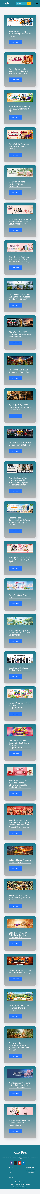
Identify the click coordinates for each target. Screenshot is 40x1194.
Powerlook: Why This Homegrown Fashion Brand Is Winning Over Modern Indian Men (19, 481)
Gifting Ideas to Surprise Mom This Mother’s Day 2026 (19, 559)
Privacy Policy (30, 1172)
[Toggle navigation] (36, 3)
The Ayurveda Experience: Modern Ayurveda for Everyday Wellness (19, 1046)
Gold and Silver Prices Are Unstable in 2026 (20, 861)
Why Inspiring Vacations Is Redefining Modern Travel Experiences (19, 1085)
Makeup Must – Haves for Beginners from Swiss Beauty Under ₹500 (20, 221)
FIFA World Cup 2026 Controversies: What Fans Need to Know (20, 334)
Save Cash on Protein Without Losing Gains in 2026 (19, 897)
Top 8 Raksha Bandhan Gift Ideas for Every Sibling (19, 146)
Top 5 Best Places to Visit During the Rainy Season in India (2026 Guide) (19, 296)
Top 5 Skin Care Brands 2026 (19, 596)
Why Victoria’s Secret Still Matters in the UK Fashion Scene (19, 1122)
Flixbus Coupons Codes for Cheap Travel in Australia (19, 1007)
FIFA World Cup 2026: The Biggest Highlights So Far (20, 443)
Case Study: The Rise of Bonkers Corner (19, 669)
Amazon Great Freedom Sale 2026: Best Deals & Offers (19, 108)
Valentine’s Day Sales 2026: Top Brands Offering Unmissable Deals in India (18, 783)
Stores (10, 1175)
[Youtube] (19, 1163)
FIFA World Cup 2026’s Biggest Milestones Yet (19, 371)
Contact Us (10, 1177)
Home (10, 1170)
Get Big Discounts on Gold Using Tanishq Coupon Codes (18, 935)
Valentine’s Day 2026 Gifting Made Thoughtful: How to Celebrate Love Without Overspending (20, 823)
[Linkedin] (23, 1163)
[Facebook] (11, 1163)
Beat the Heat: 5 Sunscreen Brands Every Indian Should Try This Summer (19, 521)
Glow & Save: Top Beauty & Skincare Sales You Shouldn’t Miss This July (19, 259)
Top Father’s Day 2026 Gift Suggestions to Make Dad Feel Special (20, 407)
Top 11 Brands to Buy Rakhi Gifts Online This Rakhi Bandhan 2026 (19, 71)
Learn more (15, 42)
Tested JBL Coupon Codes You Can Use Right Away (20, 971)
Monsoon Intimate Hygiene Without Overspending (17, 184)
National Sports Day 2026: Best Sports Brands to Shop (20, 33)
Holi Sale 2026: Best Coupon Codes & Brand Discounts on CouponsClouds (19, 744)
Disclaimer (30, 1175)
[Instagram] (15, 1163)
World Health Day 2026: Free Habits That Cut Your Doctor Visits (20, 632)
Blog (10, 1172)
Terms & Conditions (30, 1170)
